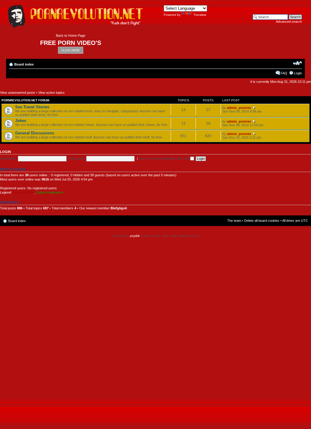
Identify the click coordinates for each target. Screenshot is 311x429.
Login (298, 73)
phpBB (135, 236)
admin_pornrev (239, 108)
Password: (77, 158)
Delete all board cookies (261, 220)
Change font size (297, 63)
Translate (200, 14)
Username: (8, 158)
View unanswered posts (17, 92)
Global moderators (49, 192)
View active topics (51, 92)
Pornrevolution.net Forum (25, 100)
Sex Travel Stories (32, 107)
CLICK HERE (70, 50)
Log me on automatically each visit (164, 158)
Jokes (20, 120)
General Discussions (34, 133)
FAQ (284, 73)
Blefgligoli (119, 208)
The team (234, 220)
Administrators (23, 192)
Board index (24, 64)
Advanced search (289, 21)
